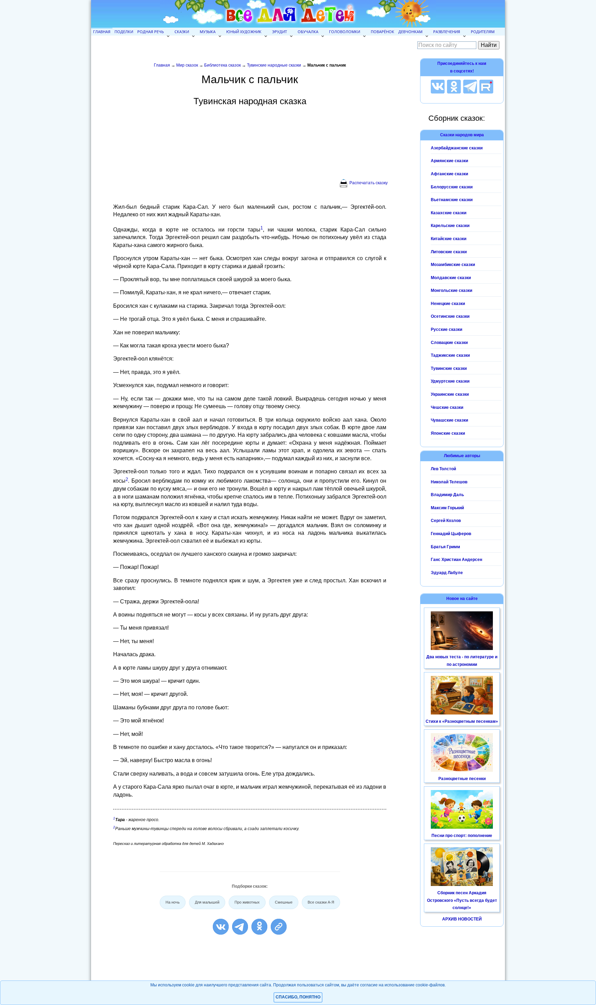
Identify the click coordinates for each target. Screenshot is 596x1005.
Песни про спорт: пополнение (461, 835)
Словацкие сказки (449, 342)
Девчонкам (410, 31)
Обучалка (308, 31)
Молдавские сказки (451, 277)
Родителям (483, 31)
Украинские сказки (450, 394)
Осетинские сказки (450, 316)
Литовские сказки (449, 251)
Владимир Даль (447, 494)
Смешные (283, 902)
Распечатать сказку (368, 182)
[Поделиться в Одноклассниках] (259, 927)
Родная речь (150, 31)
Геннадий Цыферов (451, 533)
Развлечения (446, 31)
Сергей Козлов (446, 520)
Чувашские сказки (449, 420)
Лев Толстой (443, 468)
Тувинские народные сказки (274, 65)
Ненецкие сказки (448, 303)
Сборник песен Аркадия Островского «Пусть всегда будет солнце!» (462, 900)
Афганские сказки (449, 173)
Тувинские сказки (449, 368)
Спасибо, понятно (298, 997)
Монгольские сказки (451, 290)
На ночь (173, 902)
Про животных (247, 902)
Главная (101, 31)
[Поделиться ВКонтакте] (221, 927)
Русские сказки (446, 329)
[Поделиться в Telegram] (240, 927)
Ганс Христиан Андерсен (456, 559)
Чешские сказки (447, 407)
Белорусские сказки (452, 187)
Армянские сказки (449, 160)
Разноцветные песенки (462, 778)
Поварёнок (382, 31)
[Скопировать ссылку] (279, 927)
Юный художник (243, 31)
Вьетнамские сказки (452, 199)
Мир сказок (187, 65)
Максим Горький (447, 507)
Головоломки (344, 31)
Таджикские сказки (450, 355)
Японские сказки (448, 433)
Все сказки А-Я (321, 902)
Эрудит (279, 31)
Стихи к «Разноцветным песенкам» (462, 721)
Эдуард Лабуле (447, 572)
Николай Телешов (449, 482)
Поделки (124, 31)
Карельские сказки (450, 225)
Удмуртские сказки (450, 381)
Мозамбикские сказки (453, 264)
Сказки (182, 31)
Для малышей (207, 902)
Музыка (208, 31)
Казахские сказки (448, 212)
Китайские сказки (448, 238)
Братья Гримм (445, 546)
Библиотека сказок (222, 65)
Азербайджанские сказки (457, 148)
